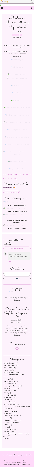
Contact (8, 462)
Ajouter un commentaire (17, 248)
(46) (9, 384)
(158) (9, 368)
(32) (9, 397)
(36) (9, 390)
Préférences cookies (25, 464)
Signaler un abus (16, 462)
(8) (16, 434)
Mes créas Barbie (17, 32)
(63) (11, 372)
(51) (7, 377)
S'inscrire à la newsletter (11, 192)
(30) (16, 406)
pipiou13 (18, 333)
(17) (12, 420)
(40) (12, 386)
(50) (8, 379)
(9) (8, 431)
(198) (10, 363)
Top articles (28, 460)
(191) (11, 365)
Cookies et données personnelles (11, 464)
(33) (10, 395)
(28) (10, 411)
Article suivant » (25, 174)
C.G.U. (24, 462)
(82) (8, 370)
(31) (9, 402)
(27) (9, 413)
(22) (12, 415)
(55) (13, 374)
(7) (6, 436)
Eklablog (29, 455)
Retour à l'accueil (10, 178)
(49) (10, 381)
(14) (11, 422)
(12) (7, 425)
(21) (7, 418)
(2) (6, 438)
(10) (9, 429)
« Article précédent (10, 174)
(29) (9, 409)
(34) (7, 393)
